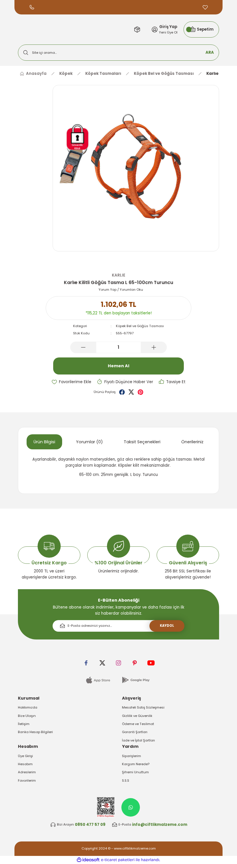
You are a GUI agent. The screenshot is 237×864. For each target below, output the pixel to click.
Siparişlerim (131, 756)
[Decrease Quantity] (83, 347)
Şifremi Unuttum (135, 772)
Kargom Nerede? (135, 764)
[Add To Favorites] (71, 382)
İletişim (23, 724)
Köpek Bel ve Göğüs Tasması (140, 326)
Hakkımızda (27, 707)
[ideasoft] (88, 860)
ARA (209, 52)
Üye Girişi (25, 756)
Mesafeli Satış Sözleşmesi (143, 707)
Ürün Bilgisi (44, 442)
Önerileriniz (192, 442)
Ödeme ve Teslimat (138, 724)
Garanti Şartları (134, 732)
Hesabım (25, 764)
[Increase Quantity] (154, 347)
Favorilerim (27, 780)
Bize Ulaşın (27, 715)
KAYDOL (167, 625)
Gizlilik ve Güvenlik (137, 715)
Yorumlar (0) (89, 442)
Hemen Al (118, 366)
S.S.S (125, 780)
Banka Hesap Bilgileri (35, 732)
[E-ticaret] (118, 859)
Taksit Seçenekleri (142, 442)
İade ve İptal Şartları (138, 740)
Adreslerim (27, 772)
